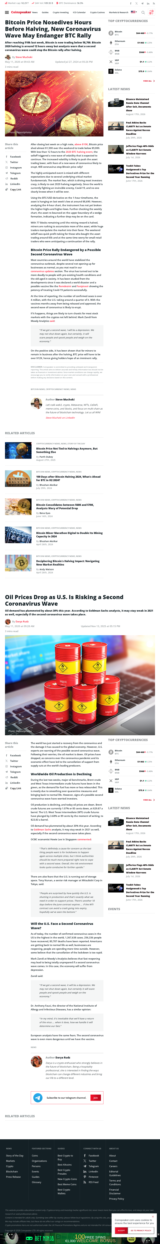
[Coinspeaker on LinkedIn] (148, 3)
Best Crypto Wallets (64, 1191)
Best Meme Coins (67, 1184)
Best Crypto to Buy (65, 1157)
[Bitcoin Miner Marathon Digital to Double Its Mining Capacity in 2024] (18, 535)
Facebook (15, 156)
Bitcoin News (38, 389)
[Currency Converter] (151, 12)
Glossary (36, 1182)
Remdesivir (65, 286)
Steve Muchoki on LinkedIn (60, 417)
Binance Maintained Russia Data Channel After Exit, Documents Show (138, 105)
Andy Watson (47, 569)
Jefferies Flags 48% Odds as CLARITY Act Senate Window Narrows (140, 150)
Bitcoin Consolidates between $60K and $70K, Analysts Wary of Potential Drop (65, 506)
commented (84, 839)
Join (96, 1097)
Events (114, 909)
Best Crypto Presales (64, 1171)
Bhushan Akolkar (49, 484)
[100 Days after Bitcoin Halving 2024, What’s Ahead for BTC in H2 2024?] (18, 479)
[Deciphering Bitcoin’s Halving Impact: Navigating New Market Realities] (18, 563)
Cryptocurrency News (58, 389)
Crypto (9, 1166)
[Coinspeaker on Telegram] (142, 3)
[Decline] (152, 1216)
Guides (45, 12)
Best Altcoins (65, 1164)
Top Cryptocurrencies (128, 21)
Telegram (15, 173)
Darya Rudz (22, 621)
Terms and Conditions (115, 1182)
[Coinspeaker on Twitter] (136, 3)
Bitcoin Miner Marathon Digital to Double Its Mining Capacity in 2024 (69, 534)
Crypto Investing (61, 12)
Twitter (14, 162)
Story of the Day (76, 443)
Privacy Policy (116, 1198)
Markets (10, 1160)
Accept (121, 1230)
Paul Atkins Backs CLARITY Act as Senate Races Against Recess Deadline (138, 128)
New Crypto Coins (67, 1179)
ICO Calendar (79, 12)
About (112, 1155)
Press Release (13, 1176)
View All (147, 81)
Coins (35, 1155)
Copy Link (15, 189)
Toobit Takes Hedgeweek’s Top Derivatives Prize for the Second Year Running (140, 171)
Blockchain (12, 1171)
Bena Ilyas (45, 513)
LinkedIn (15, 184)
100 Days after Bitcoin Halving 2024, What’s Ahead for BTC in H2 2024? (68, 478)
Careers (113, 1166)
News (35, 12)
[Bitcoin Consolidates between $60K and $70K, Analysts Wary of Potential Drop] (18, 507)
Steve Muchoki (24, 57)
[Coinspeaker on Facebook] (131, 3)
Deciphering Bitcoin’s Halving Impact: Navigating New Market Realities (68, 562)
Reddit (14, 178)
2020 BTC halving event (79, 151)
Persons (36, 1166)
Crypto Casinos (97, 12)
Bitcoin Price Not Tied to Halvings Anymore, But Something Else (67, 450)
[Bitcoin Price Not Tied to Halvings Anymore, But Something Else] (18, 451)
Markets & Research (118, 12)
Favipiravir (83, 286)
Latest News (119, 89)
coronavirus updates (42, 271)
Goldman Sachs (42, 829)
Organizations (39, 1160)
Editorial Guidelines (115, 1173)
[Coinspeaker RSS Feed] (154, 3)
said (52, 320)
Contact (113, 1160)
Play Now (131, 1238)
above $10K (81, 144)
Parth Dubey (46, 456)
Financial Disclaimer (115, 1191)
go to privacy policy (141, 1230)
